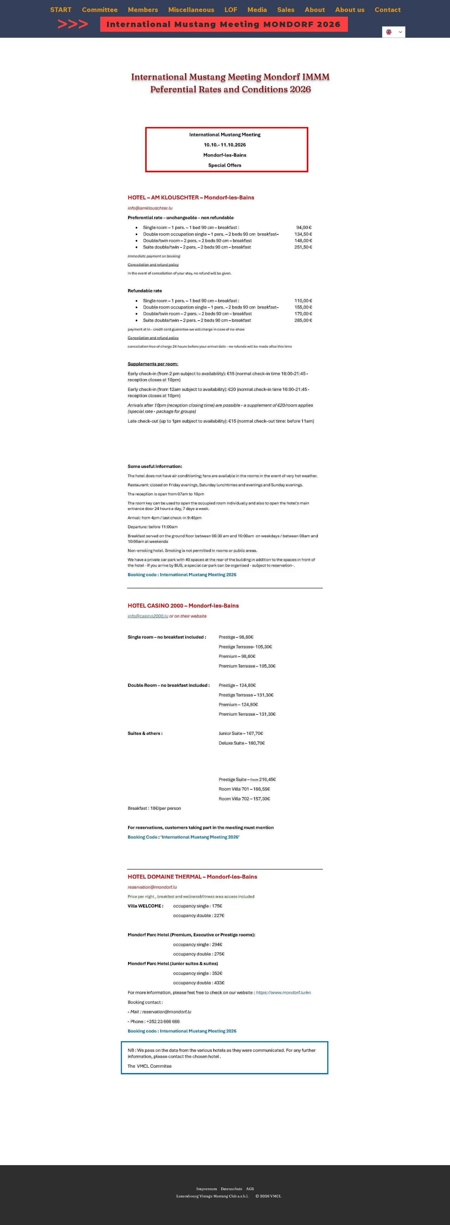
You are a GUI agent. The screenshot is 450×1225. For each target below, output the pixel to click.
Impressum (206, 1188)
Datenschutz (231, 1188)
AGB (250, 1188)
